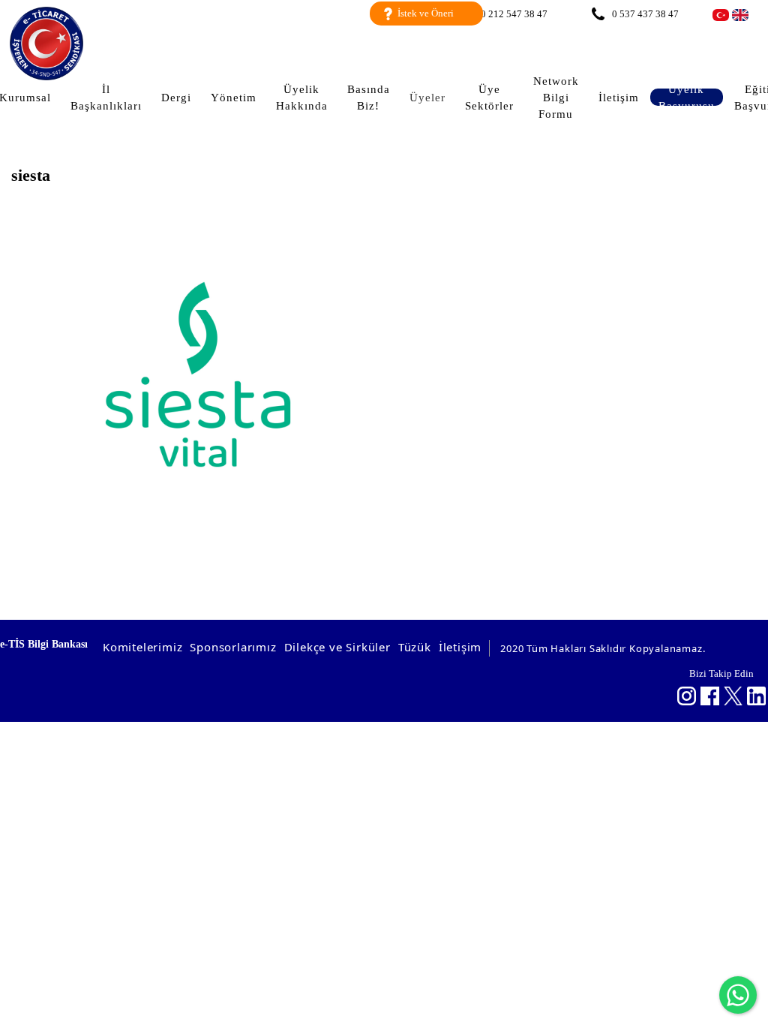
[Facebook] (709, 696)
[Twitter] (733, 696)
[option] (197, 374)
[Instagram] (686, 696)
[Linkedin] (756, 696)
